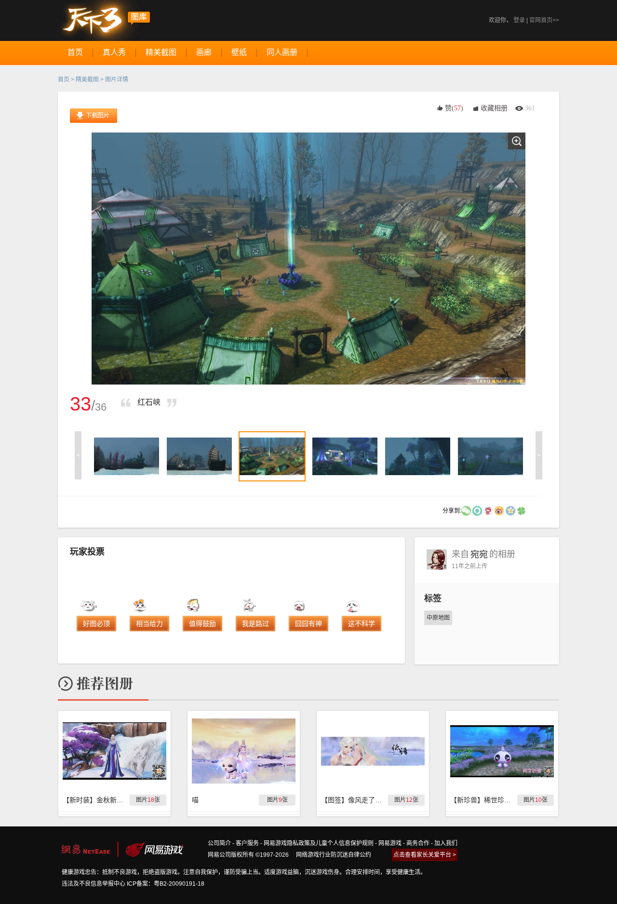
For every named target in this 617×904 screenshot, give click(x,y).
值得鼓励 (202, 623)
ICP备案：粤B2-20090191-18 (165, 883)
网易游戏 (390, 843)
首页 (63, 79)
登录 (519, 20)
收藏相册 (494, 108)
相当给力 (149, 623)
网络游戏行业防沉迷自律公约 (333, 854)
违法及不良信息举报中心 (93, 883)
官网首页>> (544, 20)
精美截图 (87, 79)
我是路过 (255, 623)
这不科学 (361, 623)
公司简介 (219, 843)
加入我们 (445, 843)
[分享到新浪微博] (499, 510)
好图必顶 (96, 623)
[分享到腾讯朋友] (521, 510)
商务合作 (417, 843)
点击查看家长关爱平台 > (424, 854)
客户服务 (247, 843)
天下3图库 (104, 20)
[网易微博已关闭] (488, 510)
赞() (454, 108)
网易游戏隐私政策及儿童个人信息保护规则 (319, 843)
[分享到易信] (477, 510)
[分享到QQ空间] (510, 510)
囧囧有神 (308, 623)
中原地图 (438, 617)
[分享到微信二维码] (466, 510)
